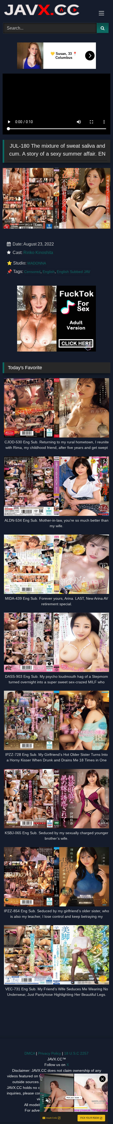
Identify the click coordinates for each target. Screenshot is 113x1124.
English (49, 272)
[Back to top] (96, 1108)
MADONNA (36, 263)
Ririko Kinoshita (38, 252)
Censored (32, 272)
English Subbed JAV (73, 272)
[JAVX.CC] (46, 11)
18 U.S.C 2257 (76, 1053)
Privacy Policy (49, 1053)
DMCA (29, 1053)
